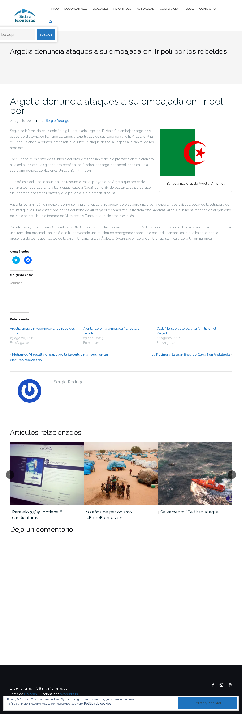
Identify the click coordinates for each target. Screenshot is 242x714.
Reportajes (122, 8)
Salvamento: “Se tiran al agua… (190, 511)
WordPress (69, 694)
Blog (190, 8)
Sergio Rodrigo (57, 121)
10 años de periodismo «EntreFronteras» (109, 514)
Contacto (207, 8)
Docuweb (100, 8)
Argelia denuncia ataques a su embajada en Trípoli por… (117, 106)
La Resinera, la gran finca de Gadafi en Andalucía (190, 354)
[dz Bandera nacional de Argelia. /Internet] (195, 152)
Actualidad (145, 8)
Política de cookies (97, 703)
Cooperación (170, 8)
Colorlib (30, 694)
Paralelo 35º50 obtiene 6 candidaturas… (37, 514)
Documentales (75, 8)
